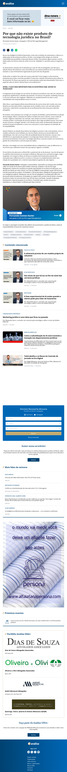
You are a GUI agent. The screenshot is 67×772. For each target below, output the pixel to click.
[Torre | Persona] (33, 564)
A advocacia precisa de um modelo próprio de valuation (44, 254)
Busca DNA (31, 766)
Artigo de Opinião (8, 231)
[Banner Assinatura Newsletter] (33, 18)
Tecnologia (46, 234)
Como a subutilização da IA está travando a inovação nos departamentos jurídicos (43, 337)
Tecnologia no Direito (25, 237)
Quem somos (31, 757)
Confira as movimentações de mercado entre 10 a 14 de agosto (26, 488)
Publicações (31, 759)
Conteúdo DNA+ (29, 366)
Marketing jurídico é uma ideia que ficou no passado (25, 317)
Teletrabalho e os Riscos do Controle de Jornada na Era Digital (41, 357)
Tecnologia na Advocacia (10, 237)
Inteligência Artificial (16, 234)
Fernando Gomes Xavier (35, 231)
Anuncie (30, 768)
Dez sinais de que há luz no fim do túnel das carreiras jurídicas (43, 276)
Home (4, 28)
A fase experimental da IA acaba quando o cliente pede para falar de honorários (42, 297)
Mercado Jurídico (29, 234)
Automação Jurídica (21, 231)
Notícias (26, 348)
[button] (59, 423)
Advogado (39, 415)
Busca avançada (33, 437)
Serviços (30, 770)
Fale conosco (31, 761)
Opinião (10, 28)
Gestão (6, 234)
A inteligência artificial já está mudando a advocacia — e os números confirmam (31, 511)
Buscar (33, 433)
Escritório (29, 415)
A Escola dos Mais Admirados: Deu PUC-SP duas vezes (22, 477)
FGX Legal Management (50, 231)
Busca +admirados (33, 764)
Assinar (33, 460)
